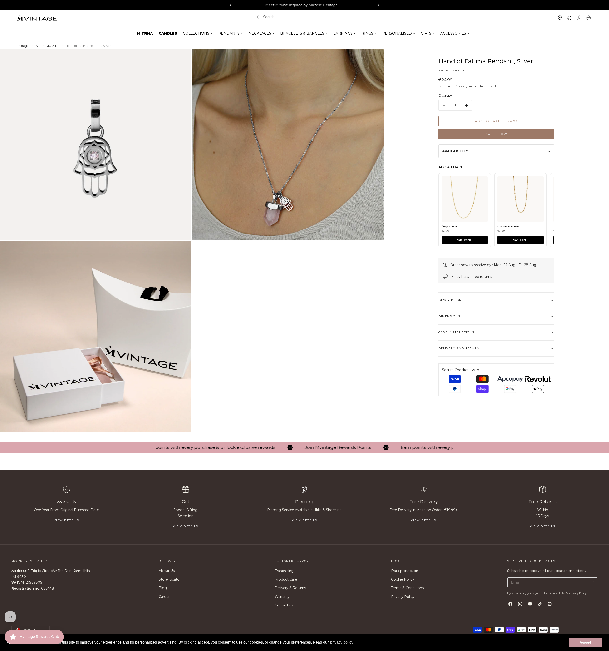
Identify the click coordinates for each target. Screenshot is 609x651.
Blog (163, 588)
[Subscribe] (592, 582)
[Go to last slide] (231, 5)
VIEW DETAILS (185, 526)
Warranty (282, 597)
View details (66, 520)
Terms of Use (557, 593)
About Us (167, 571)
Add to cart (464, 240)
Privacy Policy (402, 597)
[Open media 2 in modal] (375, 57)
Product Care (286, 579)
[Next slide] (378, 5)
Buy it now (496, 134)
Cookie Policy (402, 579)
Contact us (284, 605)
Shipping (461, 86)
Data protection (404, 571)
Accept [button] (585, 642)
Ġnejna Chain (450, 226)
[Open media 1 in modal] (183, 57)
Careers (165, 597)
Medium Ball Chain (508, 226)
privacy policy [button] (341, 642)
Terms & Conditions (407, 588)
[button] (304, 18)
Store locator (170, 579)
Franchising (284, 571)
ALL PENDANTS (47, 46)
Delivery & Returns (290, 588)
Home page (20, 46)
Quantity (445, 96)
